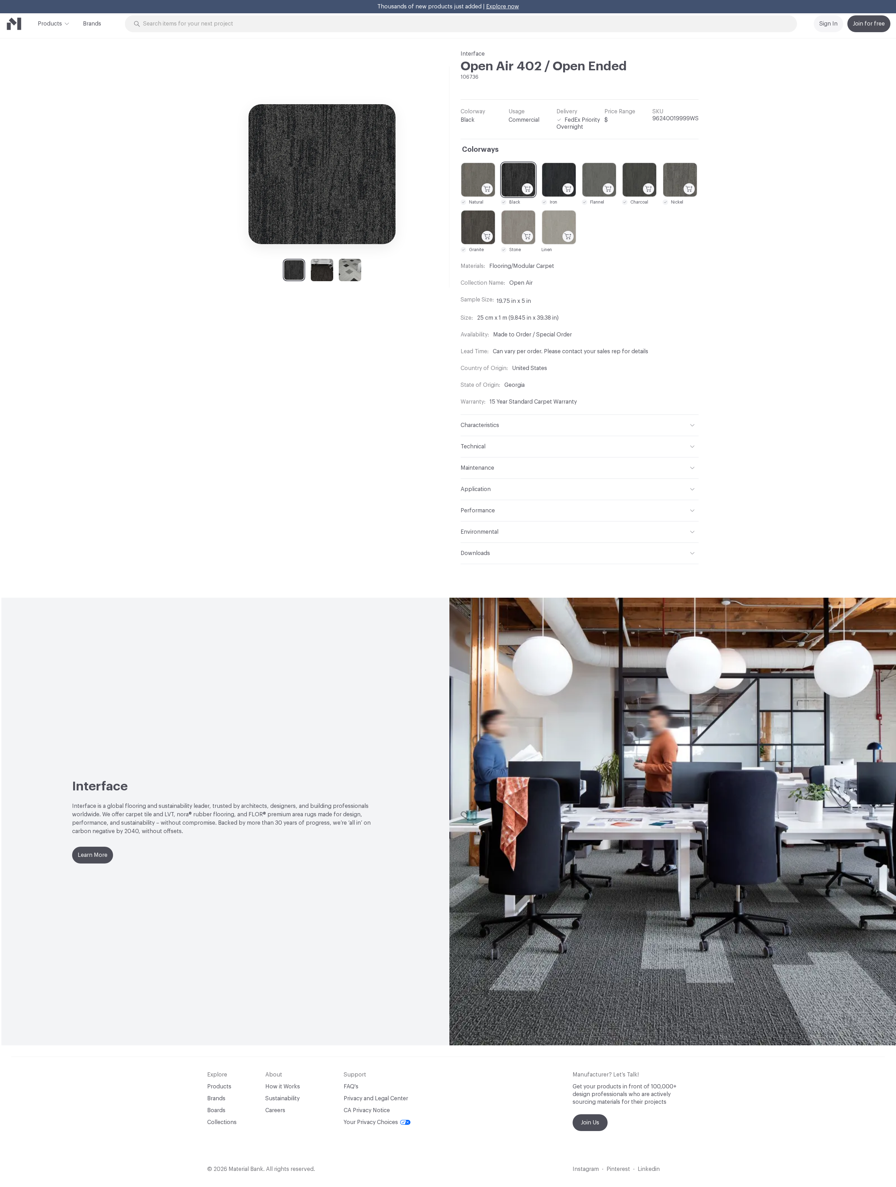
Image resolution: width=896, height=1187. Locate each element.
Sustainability (282, 1098)
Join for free (869, 24)
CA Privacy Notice (367, 1110)
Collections (222, 1122)
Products (50, 24)
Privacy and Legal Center (376, 1098)
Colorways (480, 149)
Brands (92, 24)
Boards (216, 1110)
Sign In (828, 24)
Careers (275, 1110)
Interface (473, 54)
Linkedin (649, 1169)
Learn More (92, 855)
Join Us (590, 1122)
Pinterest (618, 1169)
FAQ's (351, 1086)
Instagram (586, 1169)
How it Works (282, 1086)
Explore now (502, 6)
